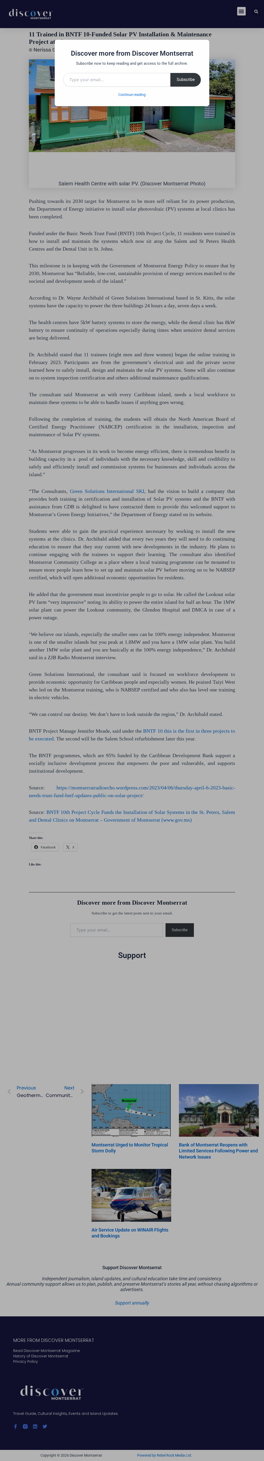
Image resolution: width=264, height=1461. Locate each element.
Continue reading (132, 95)
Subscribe (186, 79)
